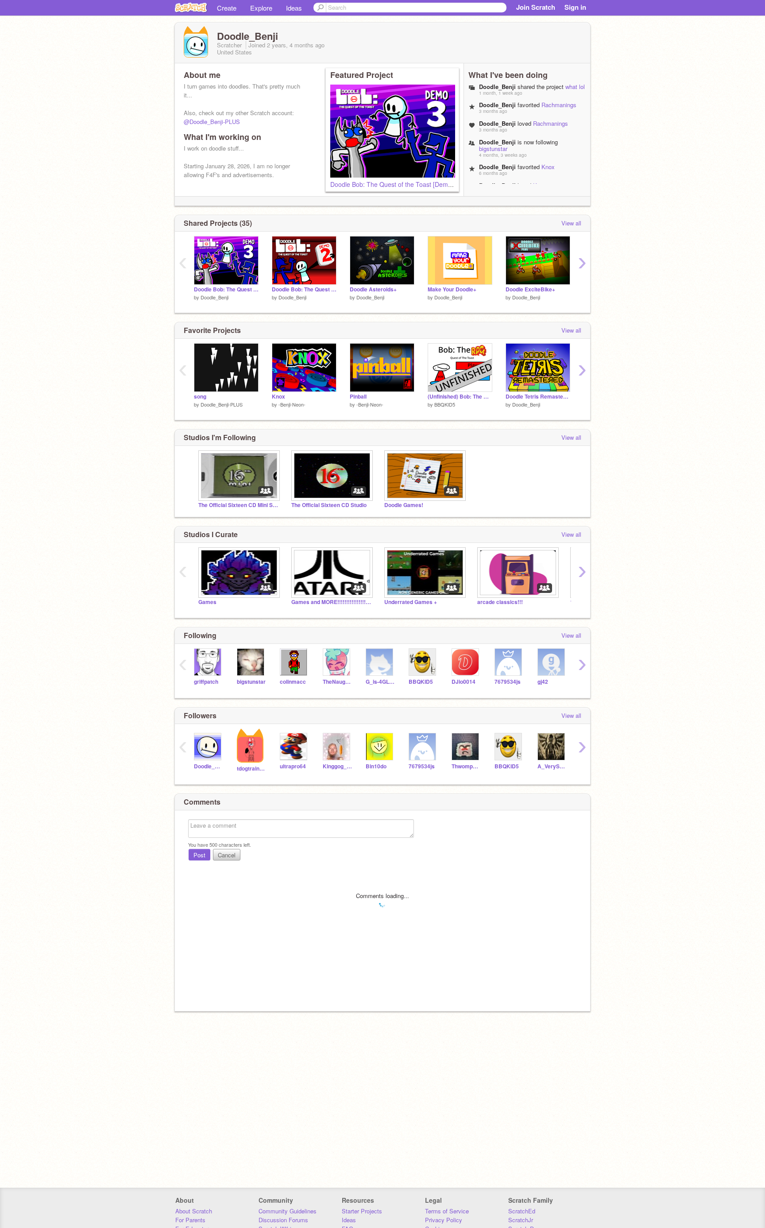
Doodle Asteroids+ (373, 289)
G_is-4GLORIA (380, 682)
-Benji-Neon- (291, 404)
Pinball (358, 396)
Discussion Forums (283, 1220)
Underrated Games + (410, 602)
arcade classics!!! (500, 602)
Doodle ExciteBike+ (530, 289)
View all (571, 223)
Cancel (227, 855)
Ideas (294, 7)
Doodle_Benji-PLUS (222, 404)
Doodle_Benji (214, 297)
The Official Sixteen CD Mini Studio (238, 505)
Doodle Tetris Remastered (538, 396)
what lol (575, 86)
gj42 (542, 682)
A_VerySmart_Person (552, 766)
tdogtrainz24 (252, 768)
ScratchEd (521, 1211)
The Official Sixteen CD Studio (329, 505)
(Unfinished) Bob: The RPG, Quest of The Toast (460, 396)
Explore (261, 7)
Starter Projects (362, 1211)
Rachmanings (558, 105)
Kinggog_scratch (337, 766)
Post (199, 855)
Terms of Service (447, 1211)
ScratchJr (520, 1220)
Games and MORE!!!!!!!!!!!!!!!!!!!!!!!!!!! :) (331, 602)
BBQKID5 (444, 404)
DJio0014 (463, 682)
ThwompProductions (466, 766)
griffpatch (206, 682)
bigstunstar (493, 148)
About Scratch (193, 1211)
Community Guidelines (288, 1211)
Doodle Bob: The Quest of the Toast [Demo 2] (304, 289)
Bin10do (376, 766)
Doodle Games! (403, 505)
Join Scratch (535, 7)
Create (226, 7)
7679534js (508, 682)
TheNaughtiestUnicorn (337, 682)
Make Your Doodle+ (452, 289)
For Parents (190, 1220)
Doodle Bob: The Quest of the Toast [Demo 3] (394, 184)
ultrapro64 (293, 766)
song (200, 396)
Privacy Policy (443, 1220)
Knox (548, 167)
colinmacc (293, 682)
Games (207, 602)
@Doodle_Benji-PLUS (212, 121)
